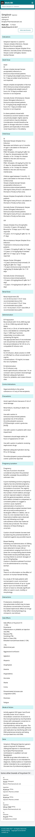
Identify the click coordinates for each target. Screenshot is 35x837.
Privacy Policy (5, 830)
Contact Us (4, 832)
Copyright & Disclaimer (18, 830)
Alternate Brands (25, 30)
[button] (25, 30)
